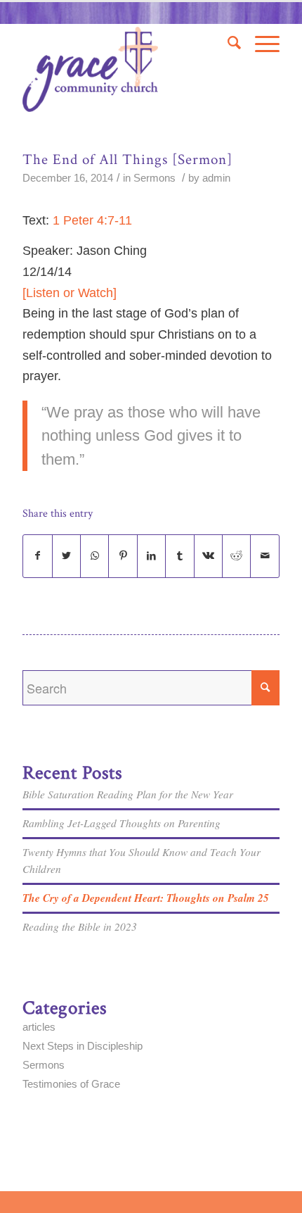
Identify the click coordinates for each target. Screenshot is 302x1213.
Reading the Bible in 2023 (79, 926)
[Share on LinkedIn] (151, 556)
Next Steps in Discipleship (82, 1046)
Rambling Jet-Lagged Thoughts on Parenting (121, 823)
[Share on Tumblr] (179, 556)
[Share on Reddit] (236, 556)
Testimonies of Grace (71, 1084)
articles (38, 1027)
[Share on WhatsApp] (94, 556)
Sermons (154, 178)
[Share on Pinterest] (122, 556)
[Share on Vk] (208, 556)
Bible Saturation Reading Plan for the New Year (127, 794)
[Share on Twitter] (66, 556)
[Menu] (260, 43)
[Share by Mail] (265, 556)
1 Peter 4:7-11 (92, 220)
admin (216, 178)
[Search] (227, 43)
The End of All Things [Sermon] (127, 159)
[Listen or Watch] (69, 293)
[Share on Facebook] (37, 556)
